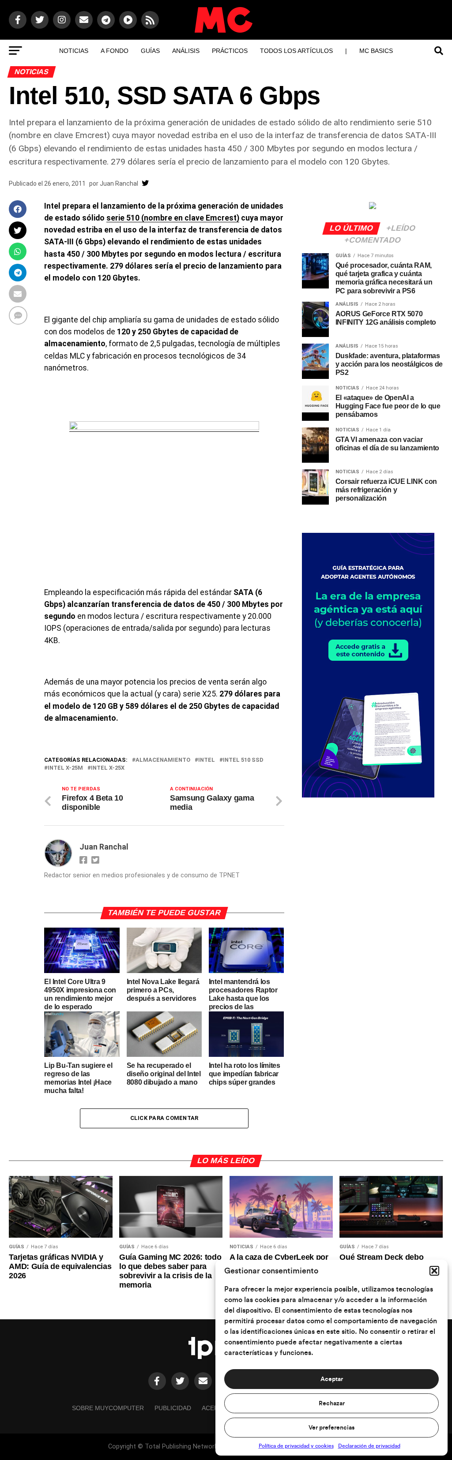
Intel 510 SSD (243, 760)
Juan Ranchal (119, 183)
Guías (150, 50)
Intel (206, 760)
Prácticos (230, 50)
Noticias (73, 50)
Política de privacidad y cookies (296, 1446)
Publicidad (172, 1407)
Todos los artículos (296, 50)
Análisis (186, 50)
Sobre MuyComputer (108, 1407)
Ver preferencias (331, 1428)
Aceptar (331, 1379)
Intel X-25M (65, 768)
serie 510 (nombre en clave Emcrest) (172, 217)
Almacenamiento (163, 760)
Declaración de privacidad (369, 1446)
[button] (434, 1270)
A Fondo (114, 50)
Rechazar (332, 1403)
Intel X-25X (107, 768)
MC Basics (376, 50)
